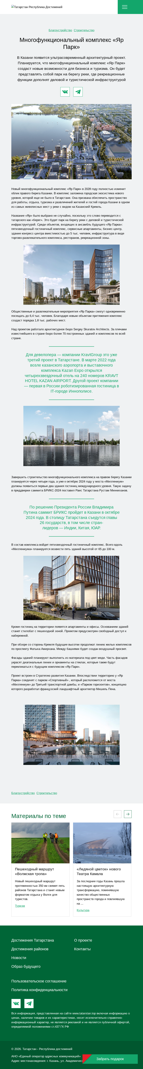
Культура (83, 910)
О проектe (83, 940)
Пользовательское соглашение (38, 981)
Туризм (20, 905)
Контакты (82, 949)
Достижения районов (29, 949)
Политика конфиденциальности (39, 990)
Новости (18, 958)
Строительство (84, 30)
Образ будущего (25, 966)
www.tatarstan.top (84, 1013)
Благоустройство (60, 30)
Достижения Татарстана (32, 940)
